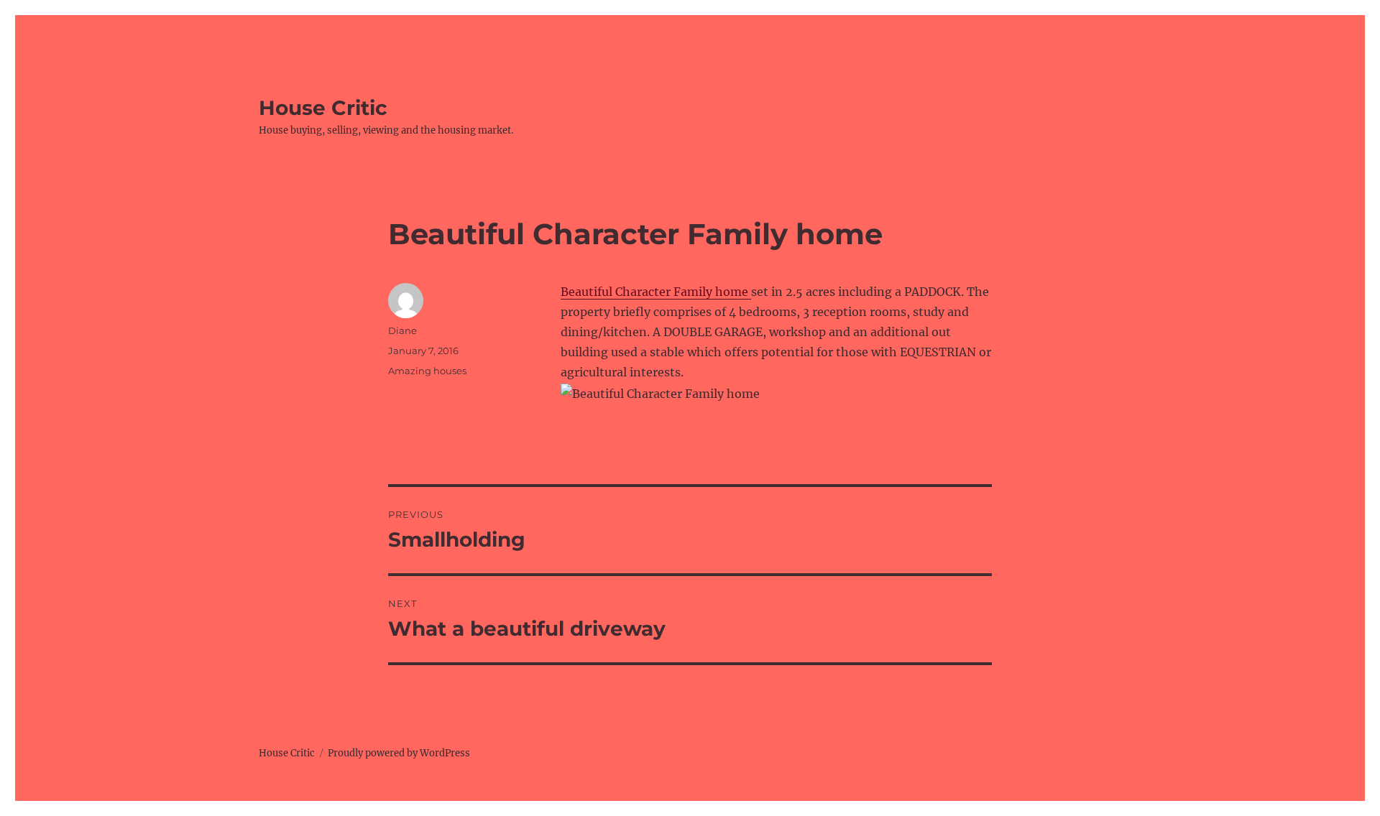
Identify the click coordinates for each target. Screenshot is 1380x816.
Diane (402, 330)
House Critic (323, 108)
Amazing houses (427, 370)
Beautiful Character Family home (656, 291)
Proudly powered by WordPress (399, 753)
